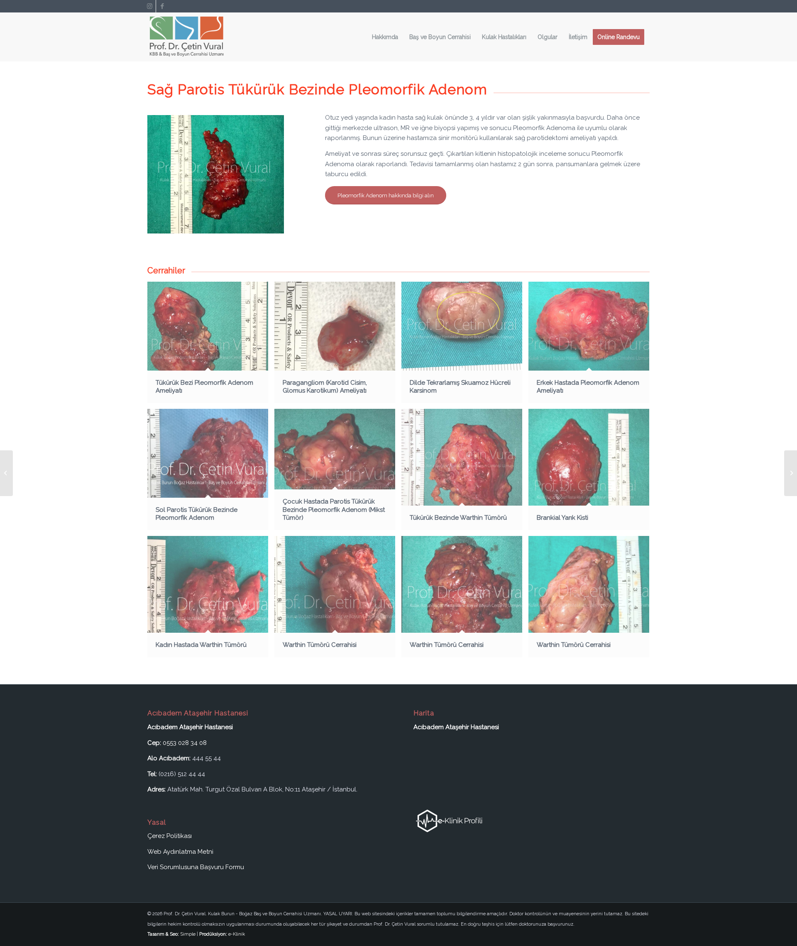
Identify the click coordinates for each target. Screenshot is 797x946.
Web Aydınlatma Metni (180, 851)
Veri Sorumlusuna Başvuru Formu (195, 867)
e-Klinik (236, 934)
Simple (188, 934)
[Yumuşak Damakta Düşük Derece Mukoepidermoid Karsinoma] (790, 473)
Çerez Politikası (169, 836)
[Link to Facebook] (162, 6)
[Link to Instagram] (150, 6)
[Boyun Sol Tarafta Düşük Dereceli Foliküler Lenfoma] (6, 473)
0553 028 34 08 (185, 743)
